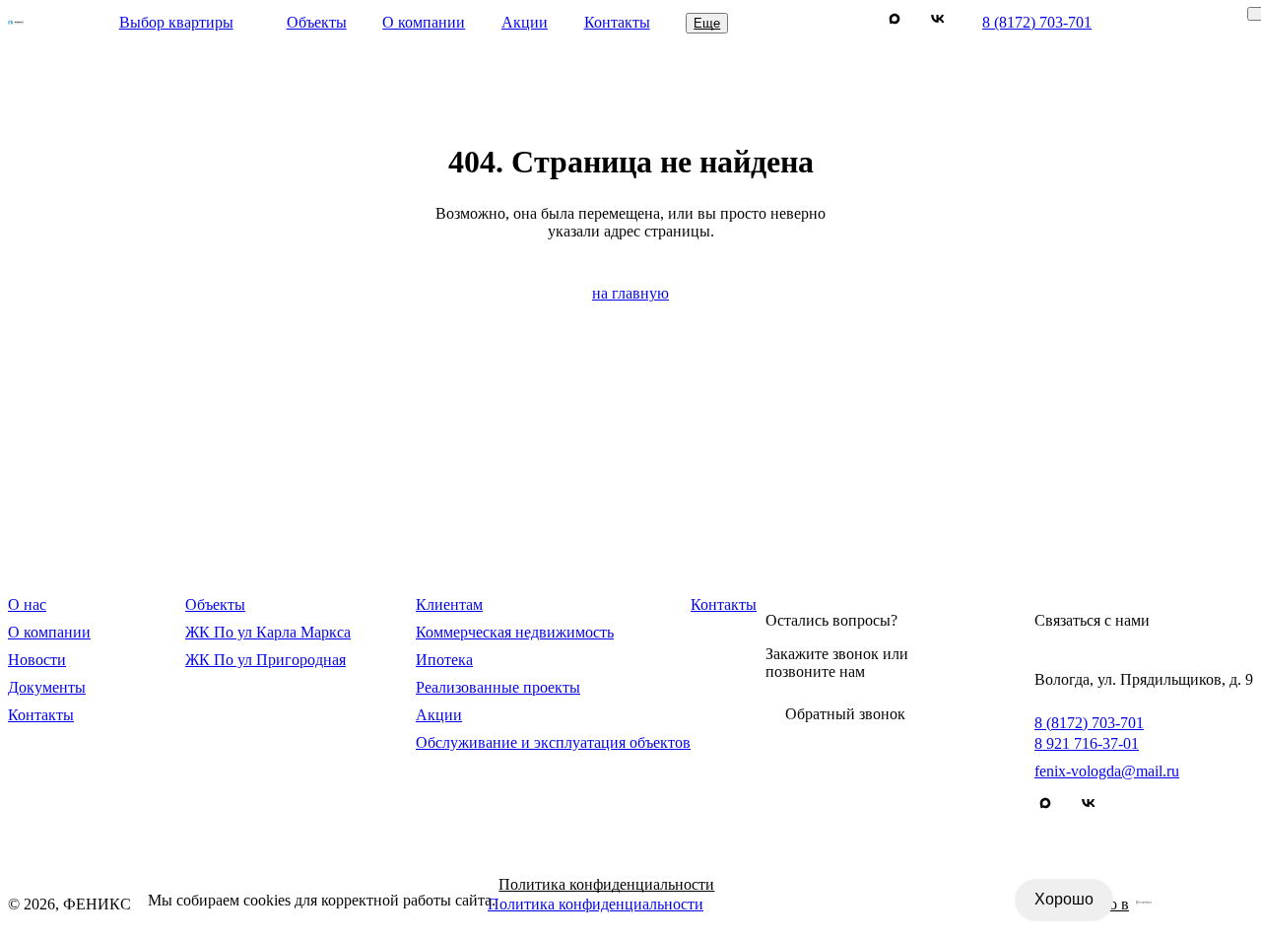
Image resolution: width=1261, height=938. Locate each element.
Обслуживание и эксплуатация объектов (553, 742)
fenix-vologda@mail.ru (1106, 771)
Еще (707, 23)
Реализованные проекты (498, 687)
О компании (423, 22)
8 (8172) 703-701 (1037, 22)
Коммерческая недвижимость (515, 632)
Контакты (617, 22)
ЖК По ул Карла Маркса (268, 632)
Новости (37, 659)
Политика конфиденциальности (606, 884)
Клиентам (449, 604)
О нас (27, 604)
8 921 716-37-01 (1086, 743)
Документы (47, 687)
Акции (524, 22)
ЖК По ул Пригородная (265, 659)
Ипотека (444, 659)
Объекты (317, 22)
